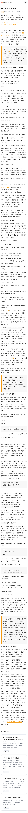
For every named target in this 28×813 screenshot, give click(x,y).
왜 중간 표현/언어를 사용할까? (14, 722)
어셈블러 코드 (7, 471)
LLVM (7, 311)
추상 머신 (11, 51)
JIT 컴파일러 (11, 358)
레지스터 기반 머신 (6, 187)
